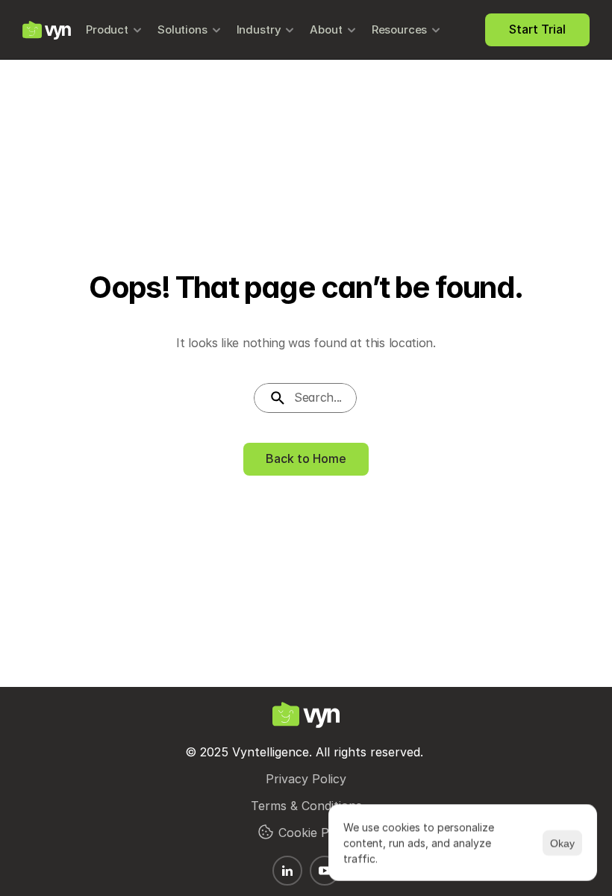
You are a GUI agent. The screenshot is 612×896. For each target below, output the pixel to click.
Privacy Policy (306, 778)
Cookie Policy (316, 832)
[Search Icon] (305, 398)
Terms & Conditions (306, 805)
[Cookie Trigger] (266, 832)
